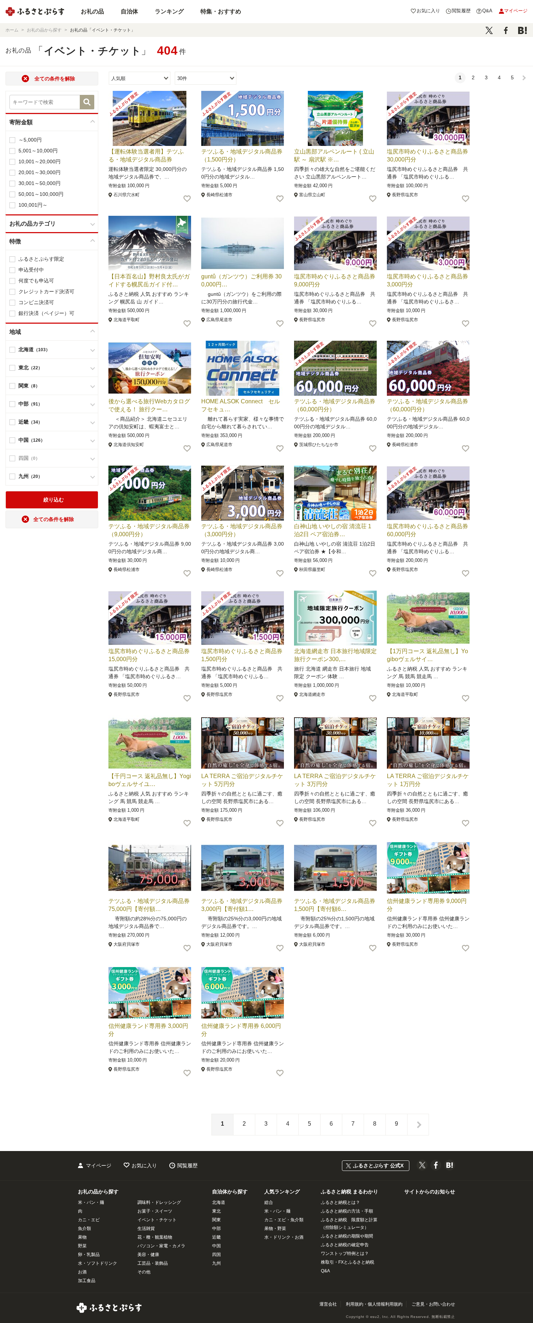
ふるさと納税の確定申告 (345, 1244)
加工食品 (86, 1280)
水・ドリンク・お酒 (283, 1237)
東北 (216, 1211)
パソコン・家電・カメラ (161, 1245)
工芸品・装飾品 (152, 1263)
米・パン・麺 (91, 1202)
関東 (216, 1219)
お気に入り (144, 1165)
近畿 (216, 1237)
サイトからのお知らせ (429, 1191)
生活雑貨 (146, 1228)
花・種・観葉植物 (154, 1237)
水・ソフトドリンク (97, 1263)
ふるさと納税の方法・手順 (347, 1211)
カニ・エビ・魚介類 (283, 1219)
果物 (82, 1237)
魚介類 (84, 1228)
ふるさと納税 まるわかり (349, 1191)
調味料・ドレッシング (159, 1202)
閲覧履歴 (187, 1165)
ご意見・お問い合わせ (433, 1304)
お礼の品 (92, 11)
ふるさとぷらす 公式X (378, 1165)
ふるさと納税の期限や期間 (347, 1236)
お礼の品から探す (98, 1191)
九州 (216, 1263)
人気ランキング (282, 1191)
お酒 (82, 1271)
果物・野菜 (275, 1228)
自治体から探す (230, 1191)
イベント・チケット (157, 1219)
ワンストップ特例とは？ (345, 1253)
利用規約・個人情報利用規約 (374, 1304)
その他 (143, 1271)
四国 (216, 1254)
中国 (216, 1245)
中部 (216, 1228)
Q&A (325, 1270)
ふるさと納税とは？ (340, 1202)
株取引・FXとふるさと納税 (347, 1262)
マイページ (98, 1165)
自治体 (129, 11)
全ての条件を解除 (54, 78)
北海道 (218, 1202)
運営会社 (328, 1304)
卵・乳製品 (89, 1254)
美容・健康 (148, 1254)
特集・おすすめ (221, 11)
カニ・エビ (89, 1219)
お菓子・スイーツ (154, 1211)
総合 (268, 1202)
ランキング (169, 11)
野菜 (82, 1245)
